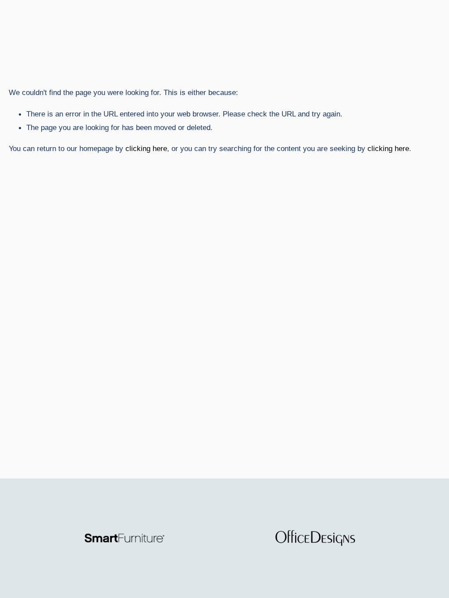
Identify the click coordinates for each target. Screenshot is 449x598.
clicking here (146, 148)
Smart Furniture (54, 34)
